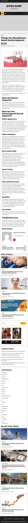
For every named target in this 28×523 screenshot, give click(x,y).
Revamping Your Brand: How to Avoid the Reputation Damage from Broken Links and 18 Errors (13, 466)
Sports (3, 417)
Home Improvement (6, 395)
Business (4, 376)
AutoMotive (4, 372)
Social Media (4, 414)
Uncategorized (5, 423)
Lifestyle (3, 402)
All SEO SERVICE (17, 521)
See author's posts (19, 235)
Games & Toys (5, 387)
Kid (2, 400)
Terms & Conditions (8, 518)
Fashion (3, 383)
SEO (2, 412)
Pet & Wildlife (4, 408)
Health (2, 35)
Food (3, 385)
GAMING (3, 389)
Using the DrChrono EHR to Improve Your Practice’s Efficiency (13, 315)
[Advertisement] (14, 23)
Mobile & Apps (5, 406)
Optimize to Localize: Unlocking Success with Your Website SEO (13, 510)
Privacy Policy (16, 518)
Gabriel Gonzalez (11, 45)
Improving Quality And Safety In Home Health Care (21, 248)
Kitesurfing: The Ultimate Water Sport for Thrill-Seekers (13, 351)
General (3, 391)
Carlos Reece (11, 318)
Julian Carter (11, 275)
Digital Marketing (5, 379)
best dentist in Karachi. (17, 91)
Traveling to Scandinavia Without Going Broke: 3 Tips (13, 357)
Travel (3, 421)
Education (4, 381)
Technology (4, 419)
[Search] (26, 13)
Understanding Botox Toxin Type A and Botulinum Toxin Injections (12, 272)
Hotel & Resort (5, 398)
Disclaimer (22, 518)
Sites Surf (14, 6)
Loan (3, 404)
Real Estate (4, 410)
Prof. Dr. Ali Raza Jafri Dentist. (17, 226)
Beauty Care (4, 374)
